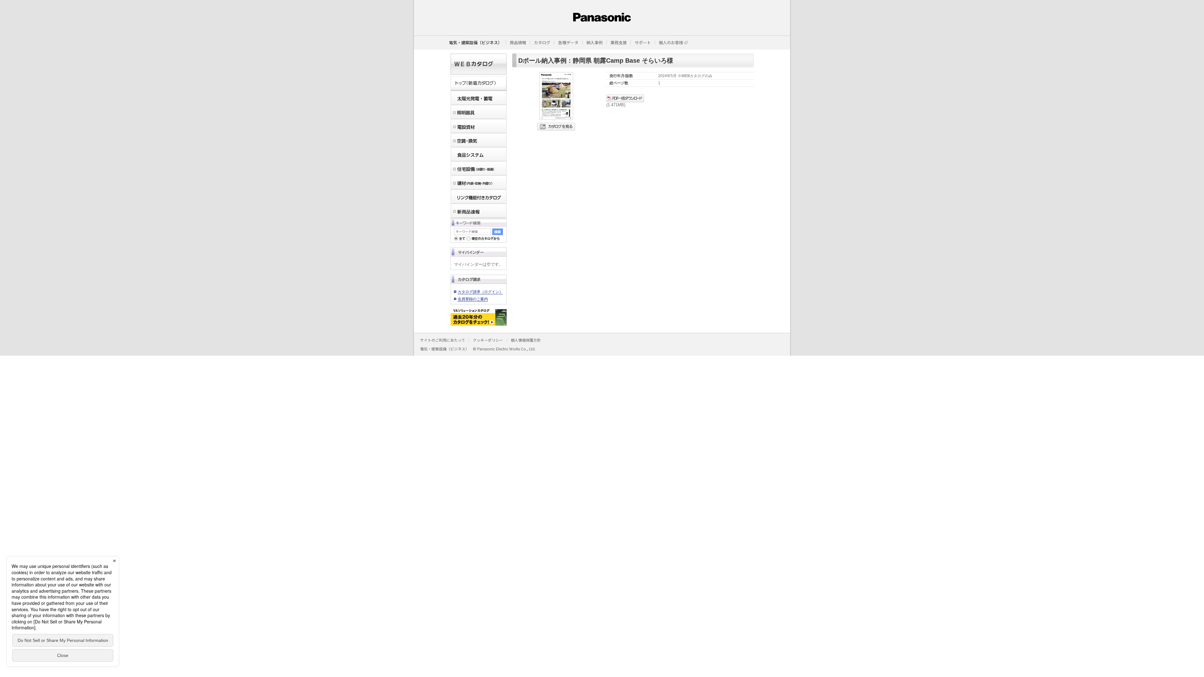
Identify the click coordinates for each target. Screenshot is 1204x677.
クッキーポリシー (488, 340)
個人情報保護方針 (526, 340)
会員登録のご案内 (473, 299)
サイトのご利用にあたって (442, 340)
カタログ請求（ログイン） (480, 292)
